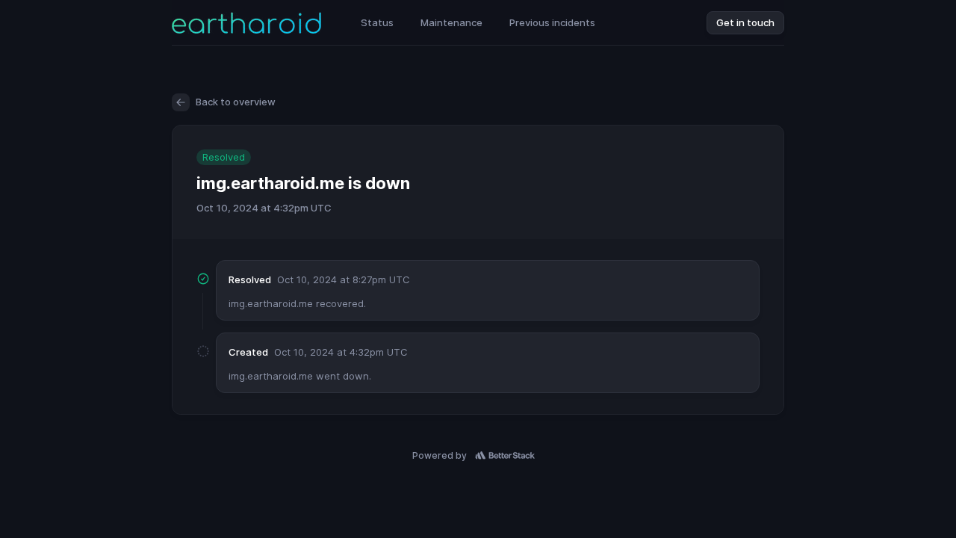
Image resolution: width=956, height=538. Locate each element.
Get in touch (745, 22)
